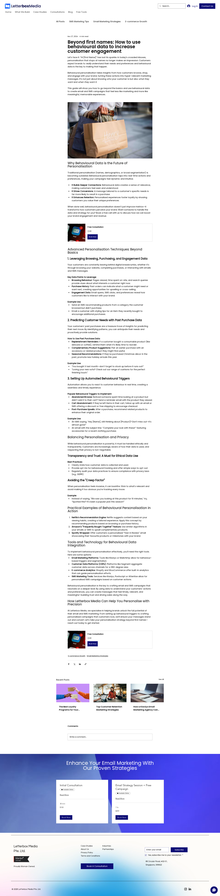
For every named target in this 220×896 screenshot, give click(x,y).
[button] (110, 232)
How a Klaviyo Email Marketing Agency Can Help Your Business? (145, 708)
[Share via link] (85, 664)
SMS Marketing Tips (79, 21)
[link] (82, 785)
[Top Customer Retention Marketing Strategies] (110, 693)
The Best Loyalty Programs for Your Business (68, 708)
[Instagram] (185, 889)
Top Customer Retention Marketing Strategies (109, 708)
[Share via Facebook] (69, 664)
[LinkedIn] (190, 889)
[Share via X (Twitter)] (74, 664)
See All (161, 679)
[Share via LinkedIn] (80, 664)
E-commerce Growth (136, 21)
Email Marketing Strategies (107, 21)
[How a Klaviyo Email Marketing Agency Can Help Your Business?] (147, 693)
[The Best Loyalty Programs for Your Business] (72, 693)
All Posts (60, 21)
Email (147, 845)
